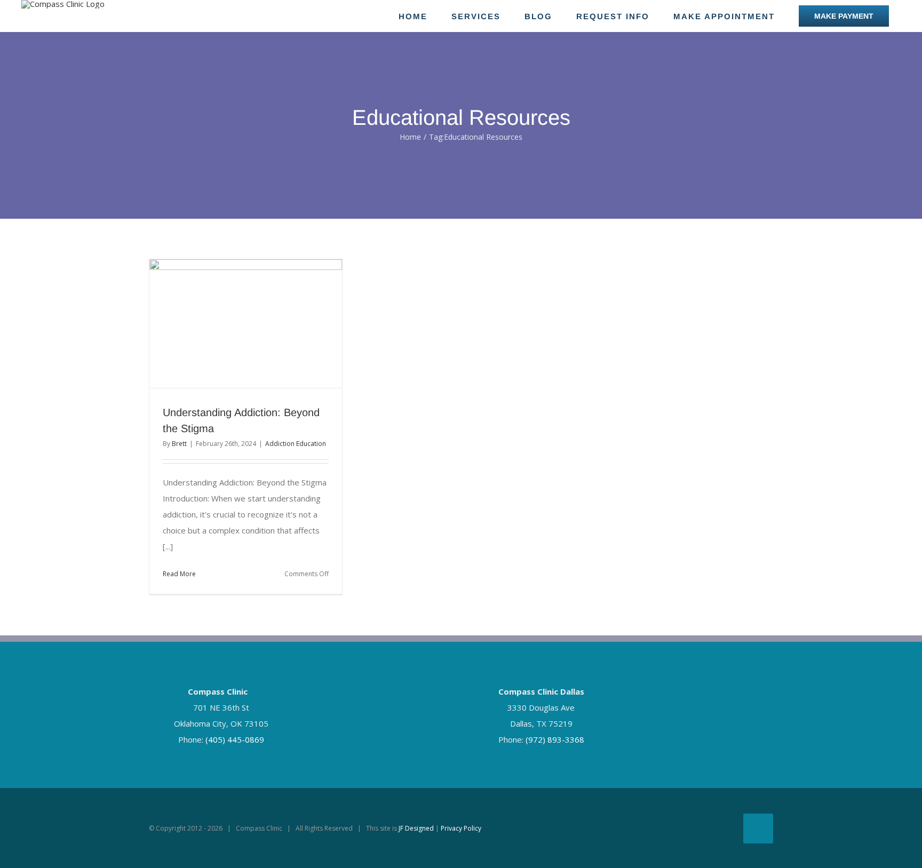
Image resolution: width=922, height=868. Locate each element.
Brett (179, 443)
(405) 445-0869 (234, 739)
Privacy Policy (461, 828)
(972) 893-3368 (555, 739)
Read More (179, 573)
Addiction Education (295, 443)
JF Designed (416, 828)
